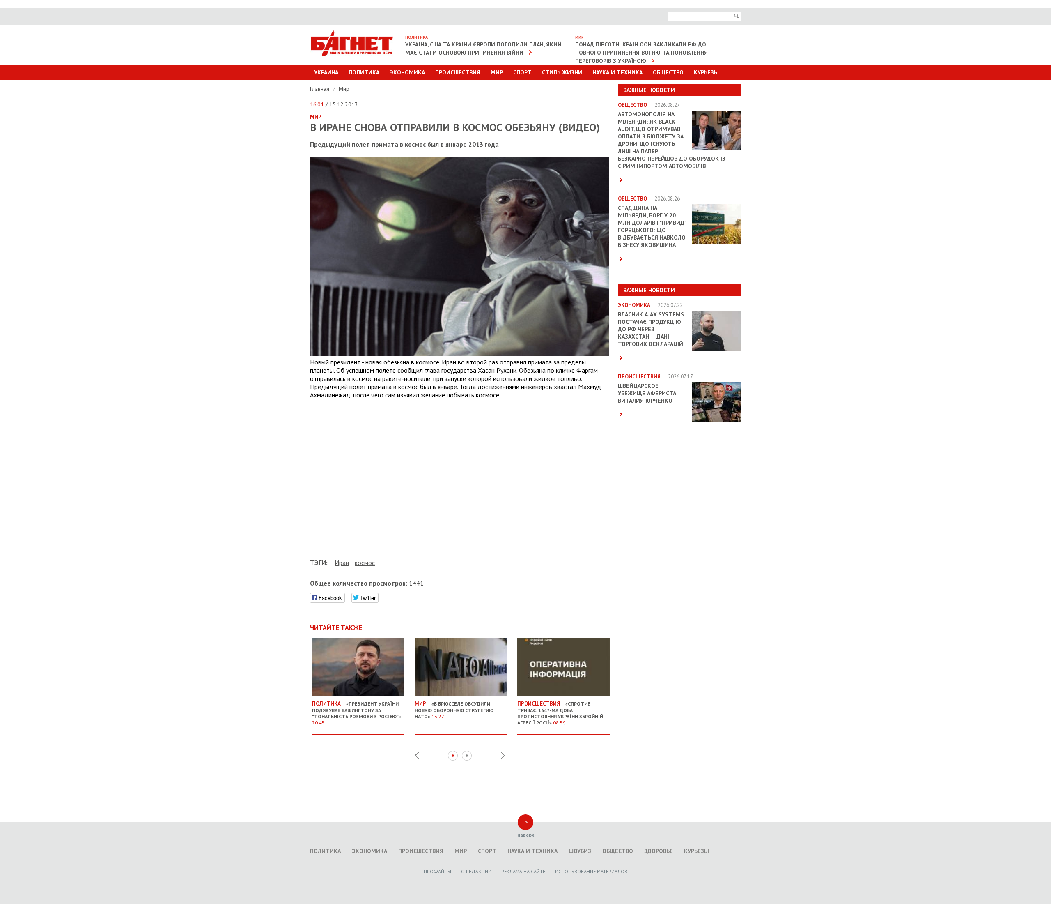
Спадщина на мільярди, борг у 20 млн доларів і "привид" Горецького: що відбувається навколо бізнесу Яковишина (652, 226)
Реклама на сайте (523, 871)
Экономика (407, 72)
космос (365, 562)
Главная (320, 88)
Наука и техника (617, 72)
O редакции (476, 871)
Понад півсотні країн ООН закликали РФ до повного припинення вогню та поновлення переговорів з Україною (641, 53)
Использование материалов (591, 871)
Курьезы (706, 72)
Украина (326, 72)
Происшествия (457, 72)
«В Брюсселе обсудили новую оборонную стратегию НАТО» (454, 710)
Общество (668, 72)
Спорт (522, 72)
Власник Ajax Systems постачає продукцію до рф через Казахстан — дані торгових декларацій (651, 329)
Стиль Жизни (562, 72)
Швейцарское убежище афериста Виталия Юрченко (647, 393)
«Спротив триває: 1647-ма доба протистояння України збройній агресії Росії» (560, 713)
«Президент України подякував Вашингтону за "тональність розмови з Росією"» (356, 713)
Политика (364, 72)
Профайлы (437, 871)
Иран (342, 562)
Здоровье (658, 851)
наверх (525, 835)
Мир (497, 72)
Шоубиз (580, 851)
